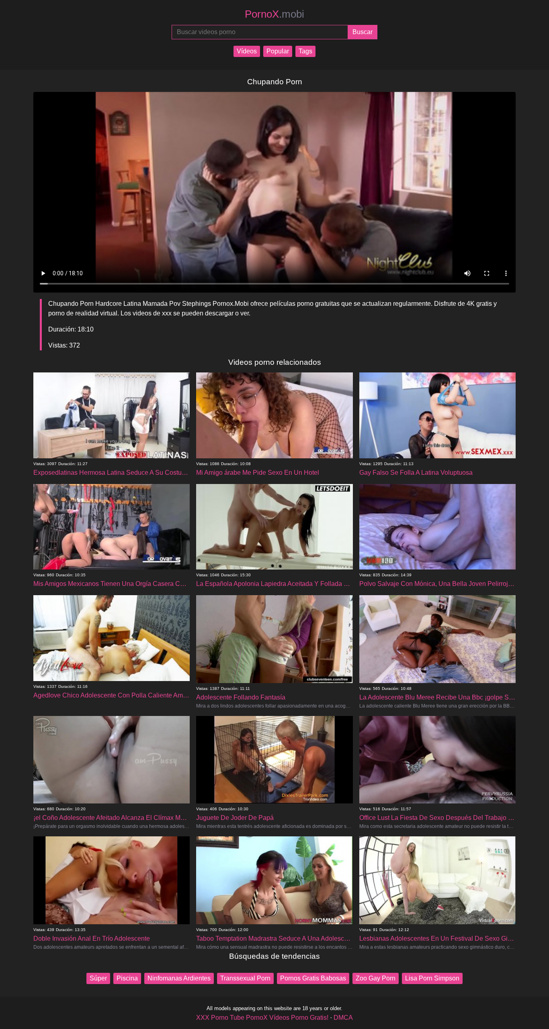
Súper (98, 978)
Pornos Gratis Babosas (313, 978)
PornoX (274, 14)
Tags (305, 51)
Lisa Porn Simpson (432, 978)
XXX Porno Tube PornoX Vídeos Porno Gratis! (262, 1017)
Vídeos (247, 51)
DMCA (343, 1017)
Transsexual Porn (245, 978)
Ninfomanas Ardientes (179, 978)
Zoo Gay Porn (375, 978)
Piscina (127, 978)
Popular (277, 51)
